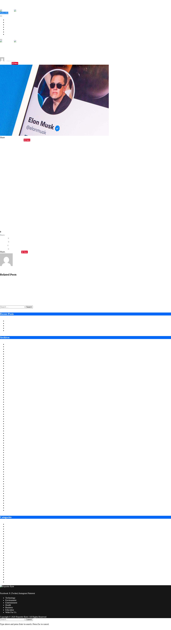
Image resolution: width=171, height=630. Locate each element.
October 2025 (11, 366)
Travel (8, 582)
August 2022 (10, 457)
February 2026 (11, 356)
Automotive (10, 526)
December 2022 (12, 448)
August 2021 (10, 486)
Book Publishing (12, 531)
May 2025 (9, 378)
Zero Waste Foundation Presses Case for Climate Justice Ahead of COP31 (36, 326)
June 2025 (9, 375)
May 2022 (9, 464)
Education (9, 32)
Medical (8, 567)
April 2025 (10, 380)
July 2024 (9, 402)
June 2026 (9, 347)
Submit (29, 620)
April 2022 (10, 467)
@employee (16, 151)
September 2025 (12, 368)
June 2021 (9, 491)
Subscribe (4, 13)
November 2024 (12, 392)
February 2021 (11, 500)
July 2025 (9, 373)
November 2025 (12, 363)
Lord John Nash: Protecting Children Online (24, 330)
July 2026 (9, 344)
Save (16, 63)
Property (9, 574)
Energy (8, 538)
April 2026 (10, 351)
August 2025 (10, 371)
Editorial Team (11, 61)
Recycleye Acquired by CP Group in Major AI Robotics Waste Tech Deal (29, 281)
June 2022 (9, 462)
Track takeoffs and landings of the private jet (98, 151)
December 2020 (12, 505)
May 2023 (9, 436)
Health (8, 27)
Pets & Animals (11, 572)
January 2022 (11, 474)
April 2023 (10, 438)
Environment (10, 22)
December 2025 (12, 361)
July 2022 (9, 460)
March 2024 (10, 411)
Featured (9, 546)
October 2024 (11, 395)
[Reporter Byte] (14, 10)
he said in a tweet (98, 175)
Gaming (8, 553)
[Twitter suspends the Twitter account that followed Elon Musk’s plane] (54, 135)
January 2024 (11, 416)
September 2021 (12, 484)
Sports (8, 577)
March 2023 (10, 440)
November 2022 (12, 450)
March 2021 (10, 498)
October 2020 (11, 510)
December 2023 (12, 419)
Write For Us (10, 34)
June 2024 (9, 404)
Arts (7, 524)
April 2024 (10, 409)
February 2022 (11, 472)
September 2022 (12, 455)
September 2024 (12, 397)
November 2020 (12, 508)
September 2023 (12, 426)
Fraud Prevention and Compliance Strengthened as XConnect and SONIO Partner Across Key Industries (42, 291)
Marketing (9, 562)
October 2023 (11, 423)
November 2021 (12, 479)
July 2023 (9, 431)
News (7, 570)
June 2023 (9, 433)
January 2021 (11, 503)
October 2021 (11, 481)
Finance (8, 548)
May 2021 (9, 493)
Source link (5, 208)
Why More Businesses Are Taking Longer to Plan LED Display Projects (36, 323)
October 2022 (11, 452)
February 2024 (11, 414)
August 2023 (10, 428)
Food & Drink (11, 550)
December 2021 (12, 476)
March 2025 (10, 383)
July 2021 (9, 488)
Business (9, 29)
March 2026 (10, 354)
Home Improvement (13, 558)
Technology (10, 20)
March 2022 (10, 469)
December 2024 (12, 390)
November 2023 (12, 421)
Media (8, 565)
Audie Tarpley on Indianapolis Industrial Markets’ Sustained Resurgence (35, 321)
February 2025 (11, 385)
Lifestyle (9, 560)
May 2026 (9, 349)
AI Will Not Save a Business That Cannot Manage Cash (29, 328)
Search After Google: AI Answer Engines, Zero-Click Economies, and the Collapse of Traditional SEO (41, 300)
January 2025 (11, 387)
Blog (7, 529)
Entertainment (11, 25)
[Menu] (1, 39)
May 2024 (9, 407)
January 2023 (11, 445)
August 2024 (10, 399)
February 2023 (11, 443)
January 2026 (11, 359)
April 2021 (10, 496)
